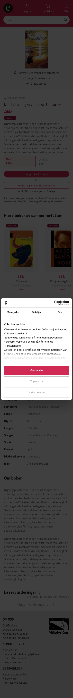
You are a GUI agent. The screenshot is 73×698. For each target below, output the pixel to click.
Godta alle (36, 370)
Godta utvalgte (36, 392)
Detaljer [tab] (36, 312)
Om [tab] (60, 312)
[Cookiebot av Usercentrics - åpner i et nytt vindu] (54, 303)
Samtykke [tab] (13, 312)
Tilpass (34, 381)
